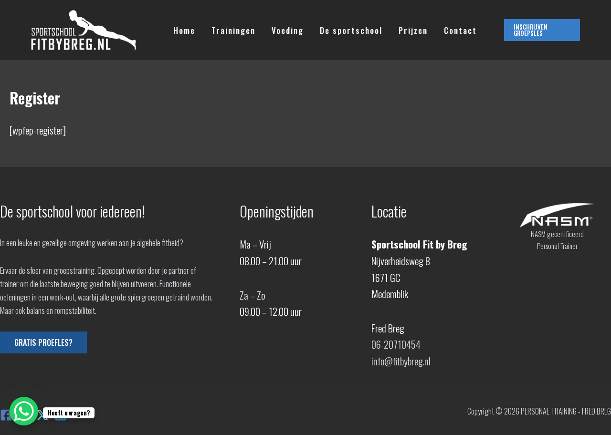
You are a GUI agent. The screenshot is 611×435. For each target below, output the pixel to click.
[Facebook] (6, 415)
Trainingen (233, 30)
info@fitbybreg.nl (401, 360)
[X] (42, 415)
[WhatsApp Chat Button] (24, 411)
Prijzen (413, 30)
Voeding (288, 30)
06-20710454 (396, 344)
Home (184, 30)
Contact (460, 30)
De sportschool (351, 30)
